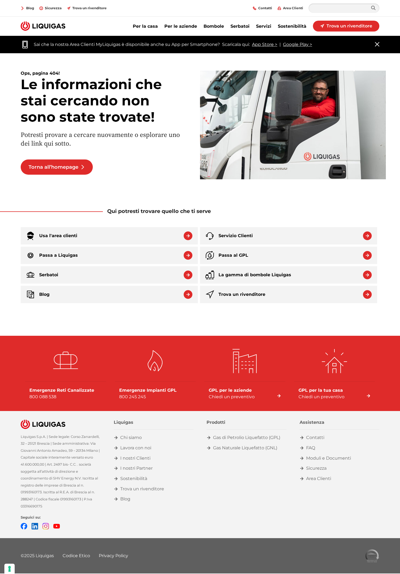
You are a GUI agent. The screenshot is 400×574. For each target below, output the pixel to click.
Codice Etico (76, 555)
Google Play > (297, 44)
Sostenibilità (292, 26)
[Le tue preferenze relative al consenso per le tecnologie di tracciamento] (9, 569)
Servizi (263, 26)
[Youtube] (56, 525)
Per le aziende (180, 26)
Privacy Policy (113, 555)
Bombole (214, 26)
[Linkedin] (35, 525)
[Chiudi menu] (377, 44)
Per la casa (145, 26)
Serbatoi (240, 26)
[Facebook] (24, 525)
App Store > (264, 44)
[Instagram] (45, 525)
